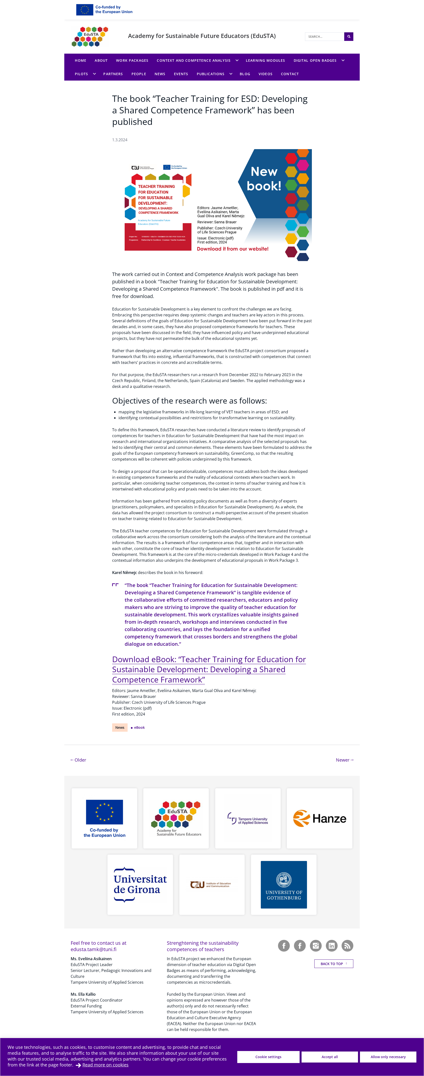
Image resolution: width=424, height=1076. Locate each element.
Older (79, 760)
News (119, 727)
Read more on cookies (105, 1065)
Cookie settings (268, 1056)
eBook (139, 727)
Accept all (330, 1056)
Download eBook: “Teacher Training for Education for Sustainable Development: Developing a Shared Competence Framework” (209, 669)
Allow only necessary (388, 1056)
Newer (344, 760)
